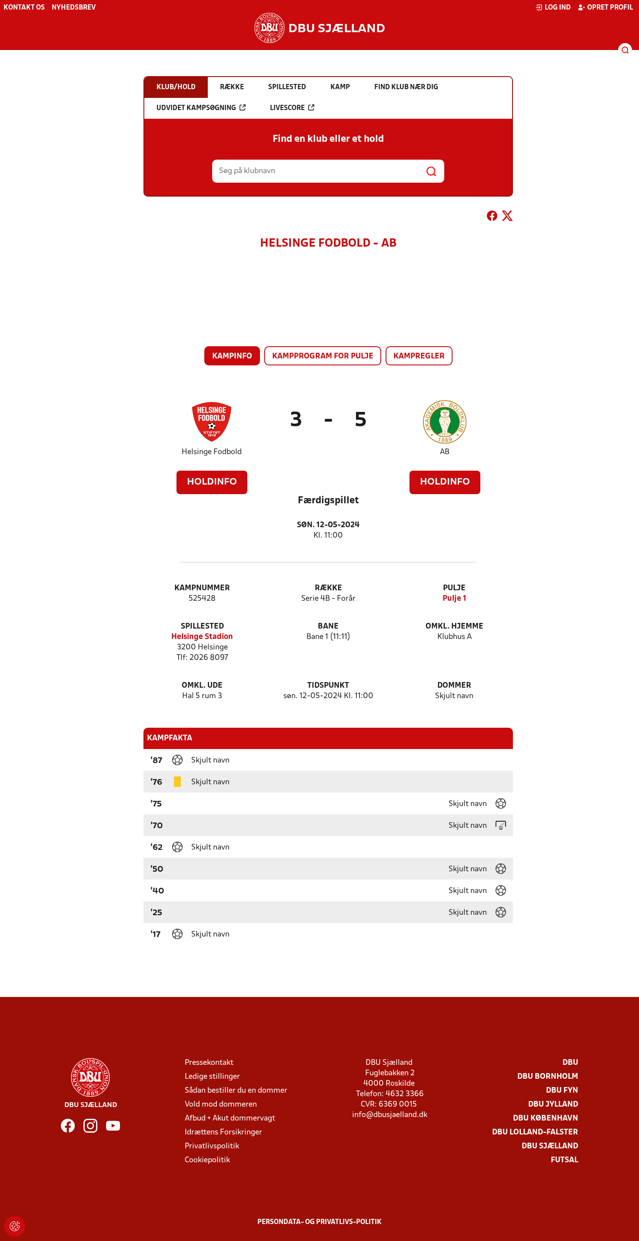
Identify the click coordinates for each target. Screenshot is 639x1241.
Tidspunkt (328, 685)
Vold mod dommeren (221, 1104)
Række (328, 588)
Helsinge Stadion (202, 637)
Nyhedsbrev (74, 8)
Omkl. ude (202, 685)
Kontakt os (24, 8)
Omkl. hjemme (454, 626)
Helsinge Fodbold (212, 452)
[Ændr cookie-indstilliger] (14, 1226)
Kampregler (419, 356)
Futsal (564, 1160)
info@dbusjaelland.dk (389, 1115)
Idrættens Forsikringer (223, 1132)
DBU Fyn (562, 1090)
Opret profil (610, 8)
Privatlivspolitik (212, 1146)
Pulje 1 (454, 598)
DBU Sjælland (550, 1146)
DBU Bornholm (547, 1076)
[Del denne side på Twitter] (507, 217)
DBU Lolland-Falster (535, 1132)
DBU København (545, 1118)
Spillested (202, 626)
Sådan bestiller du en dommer (236, 1090)
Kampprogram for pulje (322, 356)
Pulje (454, 588)
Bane (328, 626)
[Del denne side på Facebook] (492, 217)
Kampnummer (202, 588)
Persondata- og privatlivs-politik (319, 1222)
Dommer (454, 685)
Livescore (287, 108)
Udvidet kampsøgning (196, 108)
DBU (570, 1063)
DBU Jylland (553, 1104)
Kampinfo (232, 356)
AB (444, 452)
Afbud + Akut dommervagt (230, 1118)
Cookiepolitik (207, 1160)
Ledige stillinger (212, 1076)
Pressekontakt (209, 1063)
